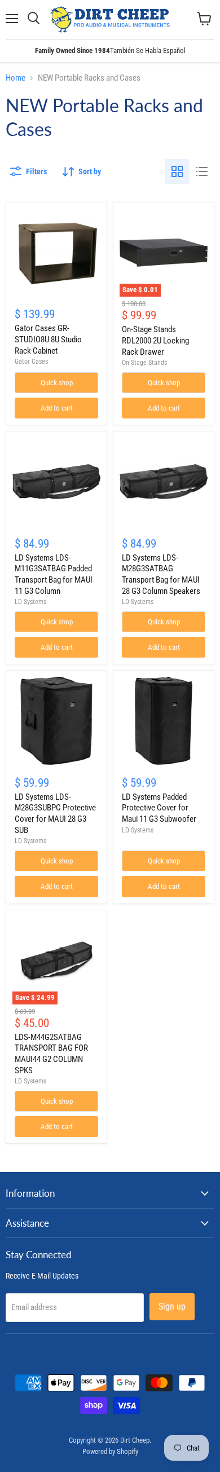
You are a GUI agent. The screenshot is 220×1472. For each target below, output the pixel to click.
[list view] (202, 171)
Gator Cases (31, 361)
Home (15, 78)
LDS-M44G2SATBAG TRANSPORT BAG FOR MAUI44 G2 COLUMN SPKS (51, 1054)
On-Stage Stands (144, 363)
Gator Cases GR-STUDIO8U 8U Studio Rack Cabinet (48, 339)
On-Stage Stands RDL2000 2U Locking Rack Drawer (155, 340)
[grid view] (177, 171)
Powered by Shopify (110, 1451)
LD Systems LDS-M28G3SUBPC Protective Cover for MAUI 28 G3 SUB (55, 813)
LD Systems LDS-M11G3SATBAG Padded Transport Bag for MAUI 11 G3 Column (54, 574)
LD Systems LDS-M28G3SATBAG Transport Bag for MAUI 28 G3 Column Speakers (161, 574)
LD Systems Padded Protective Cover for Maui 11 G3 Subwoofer (159, 808)
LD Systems (30, 602)
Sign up (172, 1306)
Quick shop (57, 382)
